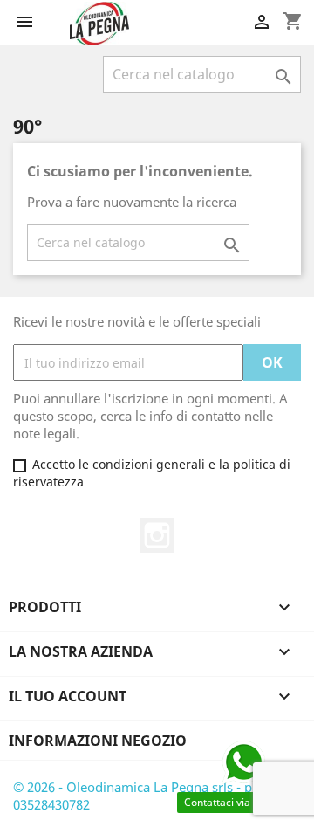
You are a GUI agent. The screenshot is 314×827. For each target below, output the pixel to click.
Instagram (157, 535)
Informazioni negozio (98, 740)
